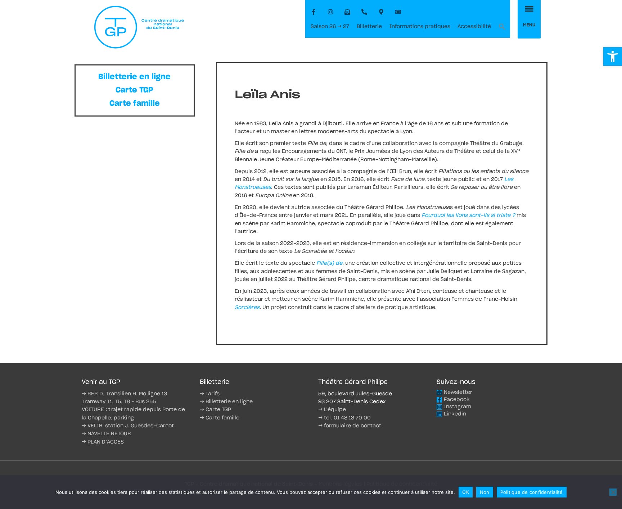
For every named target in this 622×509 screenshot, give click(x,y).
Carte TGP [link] (134, 90)
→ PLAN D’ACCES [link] (103, 442)
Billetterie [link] (369, 26)
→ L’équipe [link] (332, 409)
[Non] (613, 492)
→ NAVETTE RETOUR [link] (106, 433)
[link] (612, 56)
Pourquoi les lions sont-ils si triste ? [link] (468, 215)
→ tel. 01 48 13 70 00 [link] (344, 418)
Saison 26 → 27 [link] (330, 26)
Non (485, 492)
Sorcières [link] (247, 307)
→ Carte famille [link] (219, 418)
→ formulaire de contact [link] (349, 425)
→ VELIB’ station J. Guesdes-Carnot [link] (128, 425)
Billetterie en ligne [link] (134, 77)
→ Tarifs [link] (210, 393)
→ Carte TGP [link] (215, 409)
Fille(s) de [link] (328, 263)
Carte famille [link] (134, 103)
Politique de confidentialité (531, 492)
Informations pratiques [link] (419, 26)
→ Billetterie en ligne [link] (226, 401)
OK (465, 492)
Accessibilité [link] (474, 26)
